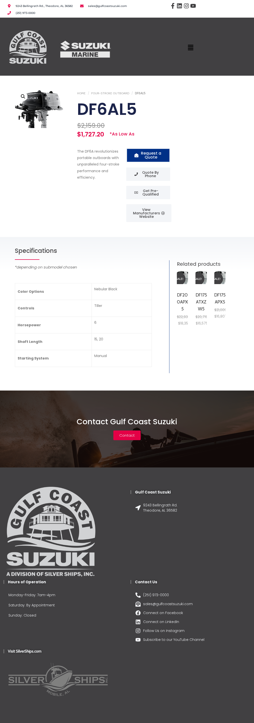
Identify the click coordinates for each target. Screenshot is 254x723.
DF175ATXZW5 (201, 302)
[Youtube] (193, 5)
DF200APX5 (182, 302)
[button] (190, 47)
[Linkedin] (179, 5)
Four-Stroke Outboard (110, 93)
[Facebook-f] (172, 5)
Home (81, 93)
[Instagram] (186, 5)
